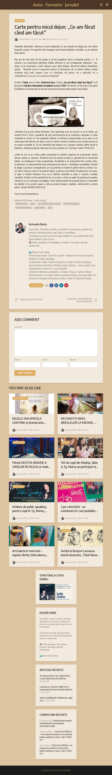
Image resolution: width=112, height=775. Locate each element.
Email (45, 360)
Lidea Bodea (40, 207)
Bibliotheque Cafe (20, 398)
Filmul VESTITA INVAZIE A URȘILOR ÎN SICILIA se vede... (31, 465)
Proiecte (65, 442)
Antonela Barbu (24, 39)
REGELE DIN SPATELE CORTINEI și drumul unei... (28, 420)
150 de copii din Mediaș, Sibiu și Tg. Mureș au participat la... (79, 465)
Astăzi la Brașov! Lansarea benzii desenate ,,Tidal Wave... (80, 553)
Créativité (17, 531)
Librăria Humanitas (23, 207)
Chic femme (66, 486)
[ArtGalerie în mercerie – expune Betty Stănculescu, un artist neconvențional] (31, 535)
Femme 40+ (19, 21)
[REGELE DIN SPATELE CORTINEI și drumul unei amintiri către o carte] (31, 403)
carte (32, 204)
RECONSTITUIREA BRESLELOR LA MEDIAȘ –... (79, 420)
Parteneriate (18, 486)
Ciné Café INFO (19, 442)
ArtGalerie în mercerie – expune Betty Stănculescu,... (30, 553)
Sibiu (50, 207)
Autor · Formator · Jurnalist (56, 4)
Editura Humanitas (71, 204)
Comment (18, 327)
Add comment (50, 39)
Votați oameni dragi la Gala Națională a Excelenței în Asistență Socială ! (56, 723)
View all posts (36, 285)
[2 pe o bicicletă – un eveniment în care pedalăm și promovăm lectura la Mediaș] (80, 491)
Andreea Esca (21, 204)
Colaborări (66, 398)
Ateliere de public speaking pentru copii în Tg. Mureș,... (29, 509)
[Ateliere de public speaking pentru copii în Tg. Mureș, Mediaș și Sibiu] (31, 491)
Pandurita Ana (45, 720)
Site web (73, 360)
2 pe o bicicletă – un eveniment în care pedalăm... (79, 509)
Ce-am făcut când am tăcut (49, 204)
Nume (17, 360)
